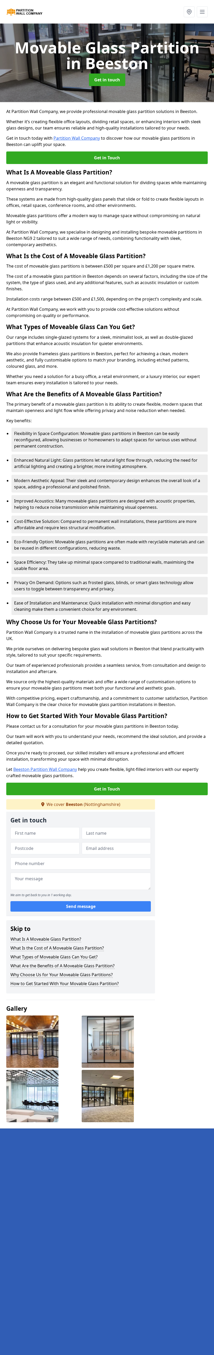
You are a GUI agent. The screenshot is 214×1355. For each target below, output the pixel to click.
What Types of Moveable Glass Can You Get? (54, 957)
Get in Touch (107, 158)
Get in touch (107, 80)
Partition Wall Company (77, 138)
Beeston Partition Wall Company (45, 769)
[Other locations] (189, 11)
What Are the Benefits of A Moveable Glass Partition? (62, 966)
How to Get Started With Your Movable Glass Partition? (64, 983)
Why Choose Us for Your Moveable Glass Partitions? (61, 975)
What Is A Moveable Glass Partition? (45, 939)
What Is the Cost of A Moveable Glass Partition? (57, 948)
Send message (81, 906)
